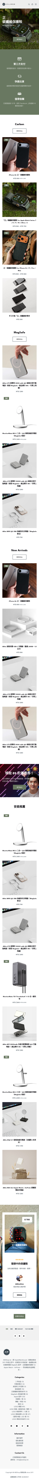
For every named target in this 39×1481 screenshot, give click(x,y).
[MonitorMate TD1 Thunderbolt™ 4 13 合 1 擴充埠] (19, 976)
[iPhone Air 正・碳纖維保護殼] (19, 154)
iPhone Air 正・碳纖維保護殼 (19, 175)
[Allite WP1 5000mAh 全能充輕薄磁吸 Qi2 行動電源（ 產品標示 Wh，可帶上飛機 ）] (19, 1023)
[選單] (36, 4)
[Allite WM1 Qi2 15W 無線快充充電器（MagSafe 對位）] (19, 511)
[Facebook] (15, 1335)
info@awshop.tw (22, 1460)
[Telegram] (22, 1426)
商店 (11, 1329)
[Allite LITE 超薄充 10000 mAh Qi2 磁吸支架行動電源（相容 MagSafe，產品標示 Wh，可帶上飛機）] (19, 460)
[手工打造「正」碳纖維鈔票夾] (19, 295)
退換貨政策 (19, 1443)
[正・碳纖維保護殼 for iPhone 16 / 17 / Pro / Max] (19, 247)
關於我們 (19, 1438)
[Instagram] (19, 1335)
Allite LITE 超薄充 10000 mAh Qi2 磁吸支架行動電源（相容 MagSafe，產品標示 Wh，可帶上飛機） (19, 484)
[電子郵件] (23, 1335)
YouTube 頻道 (29, 1329)
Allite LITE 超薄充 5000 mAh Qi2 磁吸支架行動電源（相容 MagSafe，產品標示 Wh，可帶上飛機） (19, 386)
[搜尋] (29, 4)
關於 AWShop (19, 1329)
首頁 (7, 1329)
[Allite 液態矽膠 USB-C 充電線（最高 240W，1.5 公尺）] (19, 626)
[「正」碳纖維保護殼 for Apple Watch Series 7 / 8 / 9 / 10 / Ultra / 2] (19, 199)
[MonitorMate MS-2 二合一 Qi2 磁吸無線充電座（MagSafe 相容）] (19, 413)
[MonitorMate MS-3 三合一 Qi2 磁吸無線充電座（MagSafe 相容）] (19, 1071)
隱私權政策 (19, 1440)
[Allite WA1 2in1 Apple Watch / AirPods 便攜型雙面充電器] (19, 1167)
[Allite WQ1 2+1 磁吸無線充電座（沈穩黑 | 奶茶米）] (19, 1119)
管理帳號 (19, 1446)
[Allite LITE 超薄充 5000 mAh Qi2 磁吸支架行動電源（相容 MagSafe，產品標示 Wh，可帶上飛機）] (19, 362)
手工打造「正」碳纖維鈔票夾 (19, 316)
